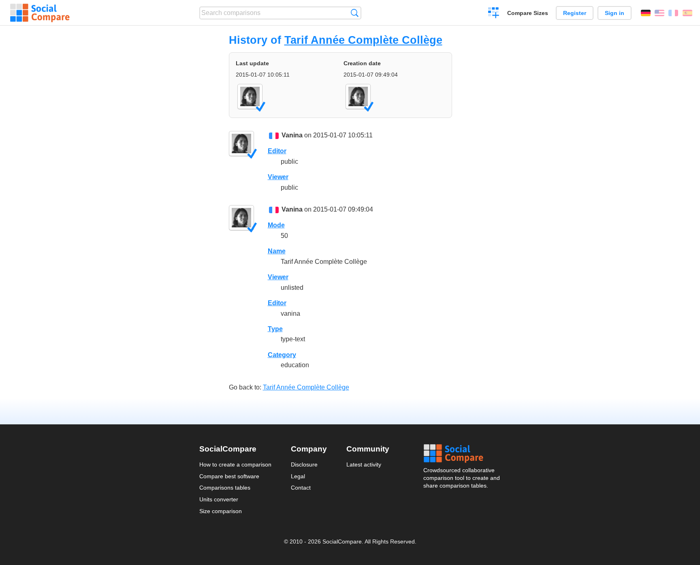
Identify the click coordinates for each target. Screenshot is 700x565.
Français (673, 13)
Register (574, 13)
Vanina (292, 135)
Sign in (614, 13)
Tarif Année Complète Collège (363, 40)
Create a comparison (493, 13)
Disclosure (304, 464)
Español (687, 13)
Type (275, 328)
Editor (277, 151)
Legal (298, 476)
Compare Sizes (527, 13)
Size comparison (220, 511)
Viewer (278, 176)
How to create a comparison (235, 464)
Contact (301, 487)
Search (355, 13)
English (659, 13)
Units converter (218, 499)
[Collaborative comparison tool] (39, 13)
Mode (276, 225)
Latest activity (363, 464)
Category (282, 354)
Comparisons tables (224, 487)
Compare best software (229, 476)
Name (277, 251)
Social (462, 453)
